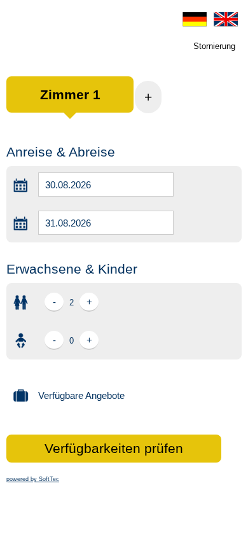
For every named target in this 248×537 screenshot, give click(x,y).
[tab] (70, 100)
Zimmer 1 (70, 94)
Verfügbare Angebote (81, 395)
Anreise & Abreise (60, 151)
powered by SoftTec (32, 479)
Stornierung (214, 46)
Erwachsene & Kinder (71, 269)
